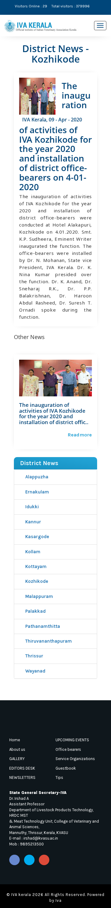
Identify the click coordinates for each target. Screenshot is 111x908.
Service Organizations (75, 758)
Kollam (32, 551)
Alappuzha (36, 477)
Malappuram (38, 596)
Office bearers (68, 749)
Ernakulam (36, 492)
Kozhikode (36, 581)
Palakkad (35, 611)
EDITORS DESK (22, 768)
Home (14, 740)
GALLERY (17, 758)
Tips (59, 777)
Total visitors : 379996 (70, 6)
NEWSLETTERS (22, 777)
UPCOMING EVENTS (72, 740)
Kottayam (35, 566)
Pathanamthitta (42, 626)
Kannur (32, 522)
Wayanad (34, 671)
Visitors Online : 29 (31, 6)
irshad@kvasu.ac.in (40, 838)
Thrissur (33, 656)
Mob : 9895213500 (26, 844)
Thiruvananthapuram (48, 641)
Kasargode (36, 536)
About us (17, 749)
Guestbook (66, 768)
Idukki (31, 506)
